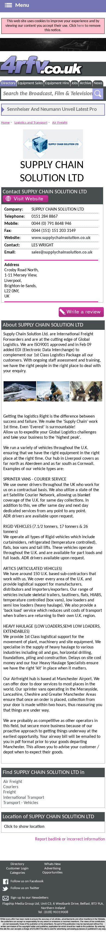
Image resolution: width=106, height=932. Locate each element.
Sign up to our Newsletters (29, 897)
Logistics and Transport (30, 122)
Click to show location (24, 827)
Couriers (10, 787)
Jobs (74, 83)
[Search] (97, 93)
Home (5, 122)
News (98, 83)
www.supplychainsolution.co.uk (61, 238)
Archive (85, 83)
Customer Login (17, 868)
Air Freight (59, 122)
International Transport (23, 798)
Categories (17, 873)
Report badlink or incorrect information (70, 839)
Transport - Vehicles (20, 803)
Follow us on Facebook (27, 881)
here (80, 26)
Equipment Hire (57, 83)
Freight (9, 792)
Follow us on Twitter (25, 888)
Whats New (52, 864)
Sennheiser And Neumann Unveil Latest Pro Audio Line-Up (52, 111)
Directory (8, 83)
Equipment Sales (30, 83)
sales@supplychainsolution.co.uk (62, 252)
